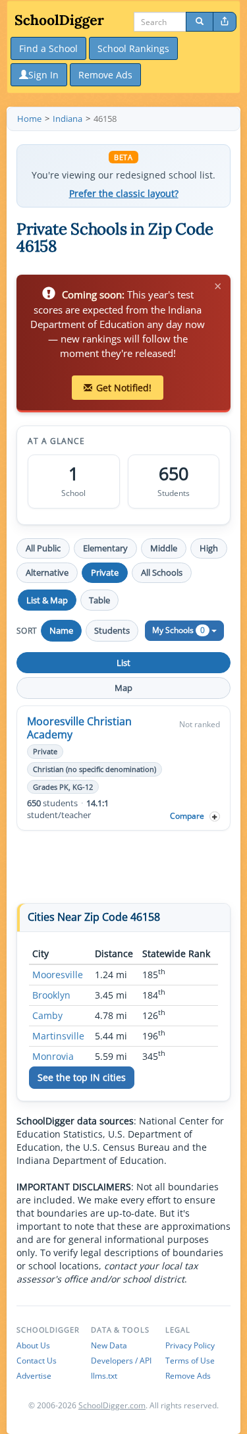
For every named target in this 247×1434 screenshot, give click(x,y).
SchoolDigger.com (112, 1405)
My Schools (178, 630)
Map (123, 688)
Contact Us (36, 1360)
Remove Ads (188, 1375)
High (209, 548)
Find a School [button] (48, 48)
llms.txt (104, 1375)
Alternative (47, 572)
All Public (43, 548)
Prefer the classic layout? (123, 194)
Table (99, 600)
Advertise (33, 1375)
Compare (187, 816)
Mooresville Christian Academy (79, 728)
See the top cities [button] (82, 1077)
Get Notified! (123, 387)
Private (105, 572)
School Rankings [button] (133, 48)
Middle (163, 548)
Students (112, 630)
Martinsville (58, 1036)
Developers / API (121, 1360)
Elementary (105, 548)
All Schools (161, 572)
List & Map (47, 600)
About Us (33, 1345)
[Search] (199, 22)
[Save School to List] (214, 816)
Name (61, 630)
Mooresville (57, 974)
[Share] (224, 22)
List (123, 663)
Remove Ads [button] (105, 75)
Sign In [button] (43, 75)
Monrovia (53, 1056)
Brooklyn (51, 995)
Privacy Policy (190, 1345)
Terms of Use (190, 1360)
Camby (47, 1015)
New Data (109, 1345)
